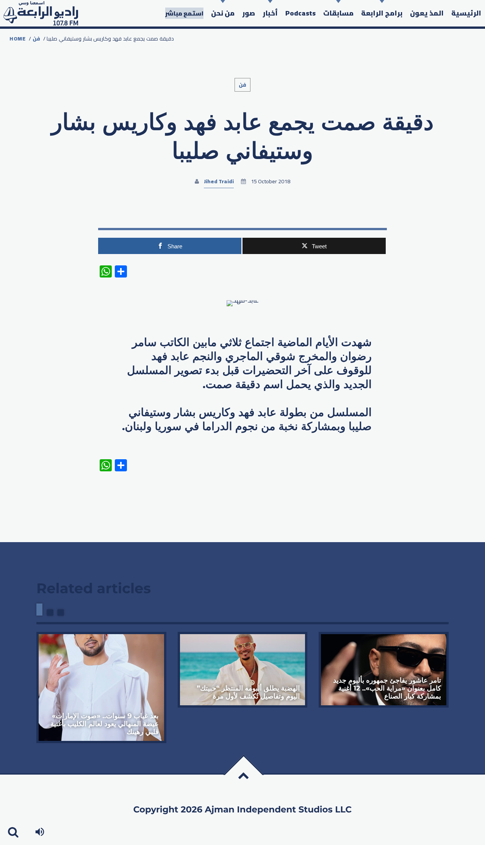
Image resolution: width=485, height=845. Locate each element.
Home (17, 39)
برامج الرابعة (381, 13)
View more (101, 687)
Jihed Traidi (219, 181)
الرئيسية (466, 13)
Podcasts (300, 13)
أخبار (270, 13)
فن (36, 39)
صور (248, 13)
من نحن (223, 13)
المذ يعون (427, 13)
